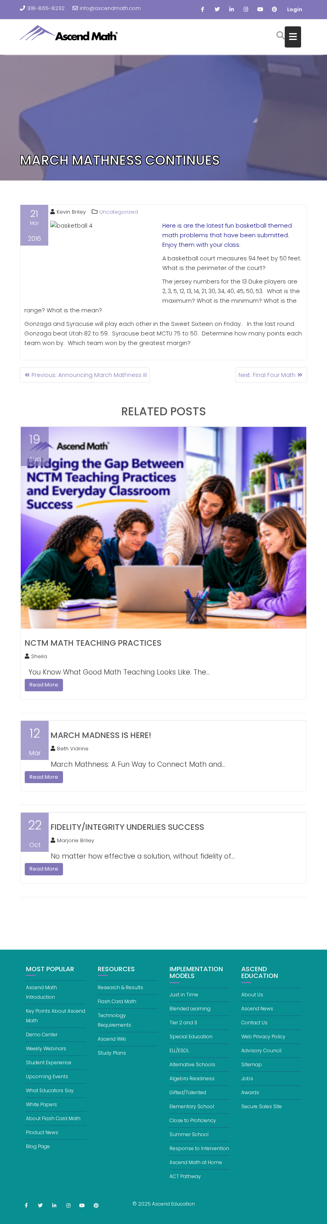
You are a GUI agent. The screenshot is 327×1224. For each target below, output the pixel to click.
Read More (44, 684)
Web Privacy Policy (263, 1036)
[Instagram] (245, 9)
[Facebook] (202, 9)
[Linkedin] (231, 9)
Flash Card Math (117, 1001)
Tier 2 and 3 (183, 1022)
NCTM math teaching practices (93, 643)
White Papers (41, 1104)
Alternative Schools (192, 1064)
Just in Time (183, 994)
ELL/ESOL (179, 1050)
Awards (250, 1092)
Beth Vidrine (73, 748)
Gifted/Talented (187, 1092)
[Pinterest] (274, 9)
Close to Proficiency (192, 1120)
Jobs (247, 1078)
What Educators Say (50, 1090)
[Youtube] (260, 9)
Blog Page (38, 1146)
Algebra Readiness (192, 1078)
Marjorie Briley (75, 840)
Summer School (189, 1134)
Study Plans (112, 1052)
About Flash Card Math (53, 1118)
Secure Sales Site (261, 1106)
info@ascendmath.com (110, 8)
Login (294, 9)
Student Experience (48, 1062)
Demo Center (41, 1034)
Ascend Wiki (112, 1039)
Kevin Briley (71, 212)
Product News (42, 1132)
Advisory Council (261, 1050)
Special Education (191, 1036)
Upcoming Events (47, 1076)
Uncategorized (118, 212)
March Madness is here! (101, 735)
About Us (252, 994)
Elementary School (191, 1106)
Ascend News (257, 1008)
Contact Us (254, 1022)
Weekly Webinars (46, 1048)
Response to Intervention (199, 1148)
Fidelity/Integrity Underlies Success (127, 827)
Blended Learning (190, 1008)
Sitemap (251, 1064)
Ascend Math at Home (195, 1162)
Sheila (39, 656)
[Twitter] (217, 9)
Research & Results (120, 987)
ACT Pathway (185, 1176)
